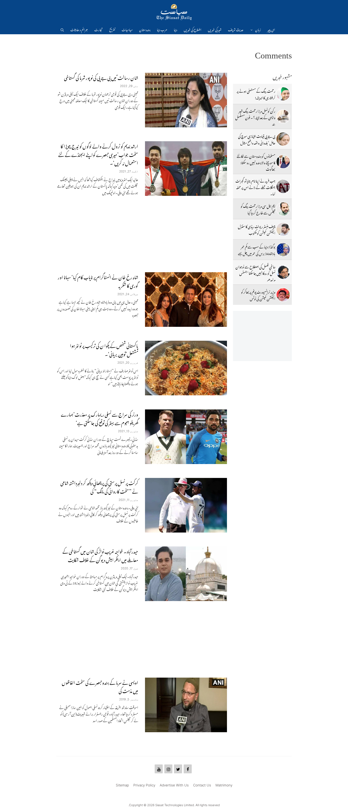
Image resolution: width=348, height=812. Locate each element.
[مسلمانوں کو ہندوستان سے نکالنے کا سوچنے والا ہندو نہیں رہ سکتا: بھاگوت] (283, 162)
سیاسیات (127, 29)
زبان (258, 29)
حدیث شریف (235, 29)
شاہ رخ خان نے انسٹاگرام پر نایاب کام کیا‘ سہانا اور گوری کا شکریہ (98, 280)
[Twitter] (178, 768)
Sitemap (122, 785)
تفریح (112, 29)
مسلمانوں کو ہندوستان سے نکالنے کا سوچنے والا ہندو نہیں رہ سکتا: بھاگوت (256, 162)
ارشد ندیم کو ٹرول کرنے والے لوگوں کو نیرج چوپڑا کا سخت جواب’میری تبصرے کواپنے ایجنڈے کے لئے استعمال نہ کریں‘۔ (98, 154)
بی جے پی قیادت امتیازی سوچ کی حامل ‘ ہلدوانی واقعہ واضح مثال (256, 138)
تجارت (98, 29)
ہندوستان (144, 29)
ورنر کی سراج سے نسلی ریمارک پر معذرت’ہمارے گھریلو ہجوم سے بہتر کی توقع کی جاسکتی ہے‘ (99, 418)
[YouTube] (159, 768)
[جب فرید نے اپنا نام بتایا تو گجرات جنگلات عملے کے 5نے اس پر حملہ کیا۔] (283, 186)
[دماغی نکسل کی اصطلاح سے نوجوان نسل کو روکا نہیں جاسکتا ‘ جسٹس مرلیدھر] (283, 272)
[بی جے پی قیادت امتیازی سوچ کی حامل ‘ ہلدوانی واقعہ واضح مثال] (283, 139)
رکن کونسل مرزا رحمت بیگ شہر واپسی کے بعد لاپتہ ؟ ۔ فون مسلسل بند (255, 117)
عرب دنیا (162, 29)
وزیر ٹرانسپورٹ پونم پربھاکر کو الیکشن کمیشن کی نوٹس (258, 294)
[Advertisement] (141, 234)
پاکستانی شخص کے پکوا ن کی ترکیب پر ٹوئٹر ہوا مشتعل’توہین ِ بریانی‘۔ (104, 349)
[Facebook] (188, 768)
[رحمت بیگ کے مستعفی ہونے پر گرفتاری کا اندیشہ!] (283, 94)
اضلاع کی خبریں (192, 29)
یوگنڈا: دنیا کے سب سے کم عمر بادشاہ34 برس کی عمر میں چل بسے (256, 249)
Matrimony (223, 785)
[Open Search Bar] (62, 29)
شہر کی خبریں (215, 29)
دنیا (175, 29)
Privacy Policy (144, 785)
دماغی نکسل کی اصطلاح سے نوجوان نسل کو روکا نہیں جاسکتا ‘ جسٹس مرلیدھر (255, 272)
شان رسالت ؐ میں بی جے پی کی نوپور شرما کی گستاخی (101, 76)
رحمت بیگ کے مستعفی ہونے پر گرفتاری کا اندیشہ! (256, 93)
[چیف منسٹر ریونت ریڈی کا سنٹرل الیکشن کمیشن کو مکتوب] (283, 229)
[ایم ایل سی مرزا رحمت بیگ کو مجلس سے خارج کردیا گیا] (283, 209)
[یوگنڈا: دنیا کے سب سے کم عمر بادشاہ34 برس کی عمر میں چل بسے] (283, 250)
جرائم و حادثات (79, 29)
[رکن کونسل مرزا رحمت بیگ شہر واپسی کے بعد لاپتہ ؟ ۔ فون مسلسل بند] (283, 116)
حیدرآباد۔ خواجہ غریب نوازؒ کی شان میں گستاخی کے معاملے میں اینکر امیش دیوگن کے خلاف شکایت (100, 555)
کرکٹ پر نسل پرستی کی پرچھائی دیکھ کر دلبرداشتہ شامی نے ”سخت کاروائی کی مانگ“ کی (99, 486)
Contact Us (202, 785)
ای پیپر (271, 29)
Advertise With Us (174, 785)
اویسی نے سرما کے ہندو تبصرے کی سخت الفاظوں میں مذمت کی (100, 686)
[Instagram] (168, 768)
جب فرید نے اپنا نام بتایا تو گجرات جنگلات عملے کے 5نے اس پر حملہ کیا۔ (255, 187)
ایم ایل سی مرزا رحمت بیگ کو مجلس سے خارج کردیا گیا (258, 208)
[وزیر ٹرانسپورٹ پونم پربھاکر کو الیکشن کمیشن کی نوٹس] (283, 295)
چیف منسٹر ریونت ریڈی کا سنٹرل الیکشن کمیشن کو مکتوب (256, 229)
